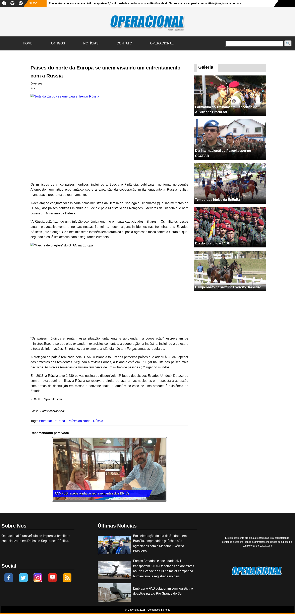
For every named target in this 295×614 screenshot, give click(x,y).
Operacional (162, 43)
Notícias (91, 43)
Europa (60, 421)
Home (28, 43)
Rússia (98, 421)
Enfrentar (45, 421)
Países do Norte (79, 421)
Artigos (58, 43)
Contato (124, 43)
